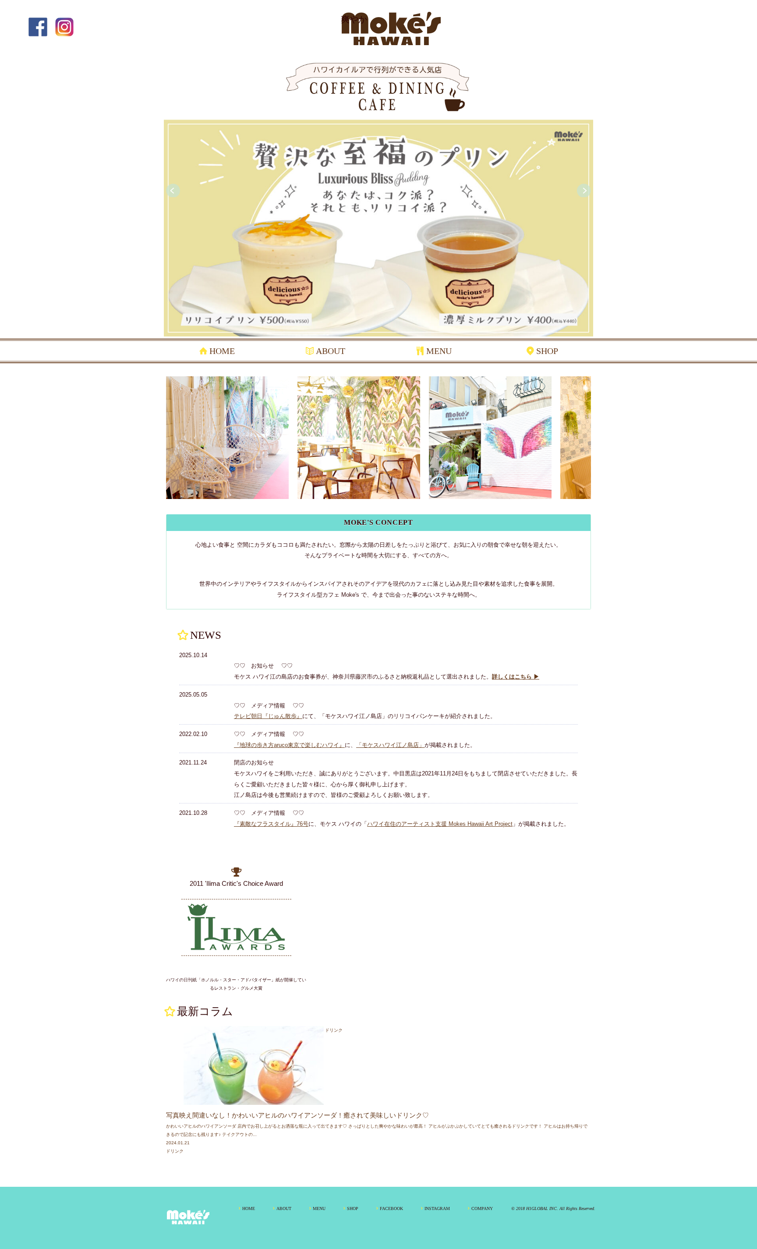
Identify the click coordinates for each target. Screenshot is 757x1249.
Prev (173, 191)
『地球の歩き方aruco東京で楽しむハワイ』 (289, 745)
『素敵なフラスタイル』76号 (271, 824)
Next (584, 191)
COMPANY (482, 1208)
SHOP (547, 351)
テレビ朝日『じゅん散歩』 (268, 716)
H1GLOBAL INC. (542, 1208)
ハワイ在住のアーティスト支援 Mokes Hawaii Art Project (440, 824)
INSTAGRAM (437, 1208)
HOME (222, 351)
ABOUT (330, 351)
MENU (439, 351)
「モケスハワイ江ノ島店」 (390, 745)
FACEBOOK (391, 1208)
